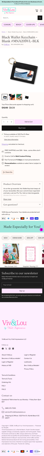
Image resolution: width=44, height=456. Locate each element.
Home (3, 32)
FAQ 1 (4, 386)
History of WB (6, 365)
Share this (8, 172)
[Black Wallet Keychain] (22, 70)
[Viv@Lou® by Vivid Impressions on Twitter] (6, 349)
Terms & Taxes (7, 379)
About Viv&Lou (7, 355)
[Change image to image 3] (19, 97)
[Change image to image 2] (12, 97)
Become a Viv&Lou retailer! (11, 358)
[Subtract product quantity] (4, 121)
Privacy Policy (29, 369)
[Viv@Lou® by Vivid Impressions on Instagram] (9, 349)
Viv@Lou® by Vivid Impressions (24, 425)
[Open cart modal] (36, 10)
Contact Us (28, 358)
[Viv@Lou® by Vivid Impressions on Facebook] (2, 349)
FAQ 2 (4, 389)
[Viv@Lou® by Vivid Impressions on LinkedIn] (13, 349)
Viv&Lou (7, 44)
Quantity (5, 117)
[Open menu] (41, 10)
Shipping (5, 144)
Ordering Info (6, 382)
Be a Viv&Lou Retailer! (31, 365)
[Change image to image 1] (5, 97)
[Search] (40, 18)
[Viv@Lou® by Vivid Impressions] (9, 10)
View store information (11, 139)
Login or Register (7, 362)
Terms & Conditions (8, 375)
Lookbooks (28, 362)
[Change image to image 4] (26, 97)
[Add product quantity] (11, 121)
